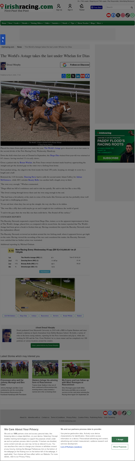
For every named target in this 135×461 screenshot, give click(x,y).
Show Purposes (119, 446)
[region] (67, 443)
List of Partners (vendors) (71, 447)
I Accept (119, 439)
